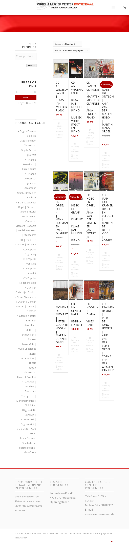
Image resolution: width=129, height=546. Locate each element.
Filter (25, 97)
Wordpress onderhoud (53, 533)
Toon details (59, 135)
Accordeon (30, 187)
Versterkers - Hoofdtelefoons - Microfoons (26, 447)
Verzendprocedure (91, 533)
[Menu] (113, 7)
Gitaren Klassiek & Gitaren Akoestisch (27, 320)
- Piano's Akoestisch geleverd (30, 178)
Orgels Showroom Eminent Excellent (26, 372)
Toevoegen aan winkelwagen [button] (59, 128)
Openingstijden (59, 502)
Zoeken (31, 65)
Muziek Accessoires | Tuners (28, 358)
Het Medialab (75, 533)
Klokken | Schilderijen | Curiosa (29, 334)
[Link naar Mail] (111, 541)
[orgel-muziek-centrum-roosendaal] (65, 7)
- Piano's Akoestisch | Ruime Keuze (29, 164)
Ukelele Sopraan (27, 438)
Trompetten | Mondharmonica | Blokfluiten (26, 400)
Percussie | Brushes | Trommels (30, 386)
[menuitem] (114, 7)
